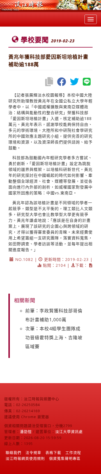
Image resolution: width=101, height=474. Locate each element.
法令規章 (33, 452)
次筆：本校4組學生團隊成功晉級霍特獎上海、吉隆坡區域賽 (53, 338)
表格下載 (53, 452)
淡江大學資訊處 (69, 431)
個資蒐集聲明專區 (65, 458)
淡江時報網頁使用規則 (25, 458)
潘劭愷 (26, 431)
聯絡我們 (13, 452)
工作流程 (73, 452)
